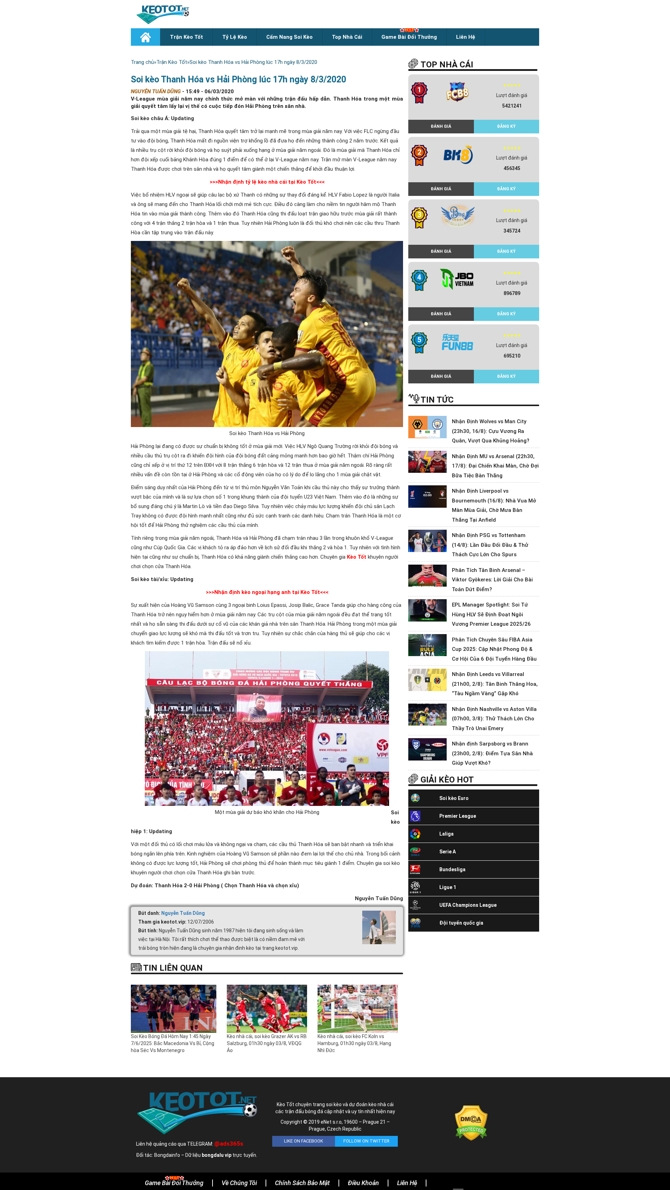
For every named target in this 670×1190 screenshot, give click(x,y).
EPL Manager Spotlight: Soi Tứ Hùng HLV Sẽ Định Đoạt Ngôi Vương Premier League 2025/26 (491, 614)
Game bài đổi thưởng (409, 37)
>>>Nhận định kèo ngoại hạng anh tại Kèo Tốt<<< (267, 592)
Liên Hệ (465, 37)
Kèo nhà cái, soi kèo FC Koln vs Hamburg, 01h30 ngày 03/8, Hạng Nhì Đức (354, 1043)
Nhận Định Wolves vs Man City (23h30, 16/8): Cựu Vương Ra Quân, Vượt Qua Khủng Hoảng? (490, 431)
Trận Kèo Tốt (186, 37)
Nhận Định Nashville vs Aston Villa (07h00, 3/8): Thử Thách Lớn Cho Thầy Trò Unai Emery (494, 719)
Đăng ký (506, 126)
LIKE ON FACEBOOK (303, 1141)
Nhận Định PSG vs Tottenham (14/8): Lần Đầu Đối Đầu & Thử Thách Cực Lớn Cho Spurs (490, 545)
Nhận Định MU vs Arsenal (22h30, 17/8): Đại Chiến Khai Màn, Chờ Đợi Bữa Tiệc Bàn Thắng (495, 466)
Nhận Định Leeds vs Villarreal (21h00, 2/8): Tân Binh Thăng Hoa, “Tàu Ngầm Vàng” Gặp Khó (495, 684)
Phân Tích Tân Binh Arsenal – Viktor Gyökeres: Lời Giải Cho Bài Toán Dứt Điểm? (492, 580)
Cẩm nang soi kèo (289, 37)
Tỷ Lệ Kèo (234, 37)
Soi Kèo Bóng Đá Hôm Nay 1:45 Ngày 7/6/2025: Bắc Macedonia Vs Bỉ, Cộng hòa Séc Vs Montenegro (172, 1043)
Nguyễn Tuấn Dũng (183, 913)
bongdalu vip (216, 1155)
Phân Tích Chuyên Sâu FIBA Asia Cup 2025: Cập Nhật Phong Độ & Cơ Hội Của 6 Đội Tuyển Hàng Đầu (494, 649)
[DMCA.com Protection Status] (471, 1122)
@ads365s (228, 1143)
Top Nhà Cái (347, 37)
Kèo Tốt (356, 557)
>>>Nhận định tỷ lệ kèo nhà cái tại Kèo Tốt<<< (267, 182)
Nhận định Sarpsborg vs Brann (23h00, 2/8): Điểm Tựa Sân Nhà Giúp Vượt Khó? (492, 753)
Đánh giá (441, 126)
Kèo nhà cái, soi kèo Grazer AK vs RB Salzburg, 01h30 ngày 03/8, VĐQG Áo (267, 1043)
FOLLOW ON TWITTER (366, 1141)
